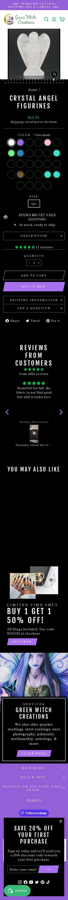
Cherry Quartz (56, 142)
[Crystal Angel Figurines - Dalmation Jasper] (14, 532)
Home (32, 90)
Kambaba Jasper (29, 164)
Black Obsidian (38, 142)
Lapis (56, 164)
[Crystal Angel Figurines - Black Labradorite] (6, 532)
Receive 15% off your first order (33, 788)
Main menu (33, 768)
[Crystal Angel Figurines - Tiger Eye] (14, 525)
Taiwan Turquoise (47, 174)
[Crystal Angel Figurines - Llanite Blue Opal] (14, 543)
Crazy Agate (20, 185)
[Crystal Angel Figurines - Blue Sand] (23, 529)
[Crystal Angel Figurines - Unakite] (23, 536)
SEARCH (34, 800)
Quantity (34, 256)
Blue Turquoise (56, 174)
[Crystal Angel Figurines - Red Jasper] (6, 536)
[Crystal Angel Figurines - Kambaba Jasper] (23, 532)
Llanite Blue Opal (38, 185)
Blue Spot (47, 164)
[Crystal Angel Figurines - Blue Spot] (10, 536)
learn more (34, 753)
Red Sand (20, 164)
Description (34, 236)
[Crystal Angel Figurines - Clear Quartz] (6, 525)
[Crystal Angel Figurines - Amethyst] (10, 525)
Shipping (17, 122)
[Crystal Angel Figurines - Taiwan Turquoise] (14, 539)
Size (34, 196)
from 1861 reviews (34, 373)
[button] (8, 412)
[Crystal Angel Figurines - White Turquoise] (10, 532)
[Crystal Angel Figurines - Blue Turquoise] (19, 539)
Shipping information (34, 300)
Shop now (22, 641)
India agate (38, 174)
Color (34, 135)
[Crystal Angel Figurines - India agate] (10, 539)
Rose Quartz (47, 142)
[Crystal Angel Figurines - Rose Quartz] (23, 525)
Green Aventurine (11, 153)
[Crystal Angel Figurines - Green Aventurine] (10, 529)
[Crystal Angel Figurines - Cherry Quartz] (6, 529)
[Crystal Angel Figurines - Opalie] (19, 529)
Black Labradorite (47, 153)
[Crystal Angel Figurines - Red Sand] (19, 532)
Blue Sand (38, 153)
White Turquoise (56, 153)
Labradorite (20, 153)
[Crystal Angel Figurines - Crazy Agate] (23, 539)
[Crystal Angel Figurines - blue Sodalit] (10, 543)
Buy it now (34, 286)
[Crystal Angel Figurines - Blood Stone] (6, 539)
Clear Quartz (11, 142)
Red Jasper (38, 164)
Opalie (29, 153)
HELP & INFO (33, 777)
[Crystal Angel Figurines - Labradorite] (14, 529)
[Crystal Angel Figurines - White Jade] (19, 536)
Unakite (20, 174)
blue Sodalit (29, 185)
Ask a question (34, 308)
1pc (34, 203)
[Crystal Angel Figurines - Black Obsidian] (19, 525)
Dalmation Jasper (11, 164)
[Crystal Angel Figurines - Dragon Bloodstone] (19, 543)
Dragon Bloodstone (47, 185)
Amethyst (20, 142)
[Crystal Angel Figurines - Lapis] (14, 536)
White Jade (11, 174)
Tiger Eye (29, 142)
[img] (34, 369)
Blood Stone (29, 174)
